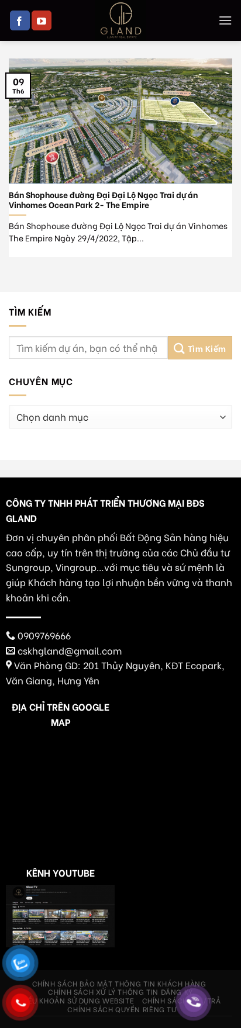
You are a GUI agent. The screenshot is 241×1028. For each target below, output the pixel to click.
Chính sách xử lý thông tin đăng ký (120, 991)
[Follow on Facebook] (20, 20)
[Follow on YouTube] (41, 20)
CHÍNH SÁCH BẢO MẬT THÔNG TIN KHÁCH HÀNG (119, 983)
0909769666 (44, 635)
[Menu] (225, 20)
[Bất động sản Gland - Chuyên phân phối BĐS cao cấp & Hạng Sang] (120, 20)
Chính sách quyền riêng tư (121, 1008)
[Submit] (200, 347)
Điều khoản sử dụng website (77, 1000)
